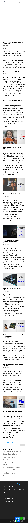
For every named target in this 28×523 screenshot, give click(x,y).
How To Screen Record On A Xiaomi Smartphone (13, 42)
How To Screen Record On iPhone (12, 72)
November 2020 (9, 502)
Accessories (21, 486)
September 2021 (10, 489)
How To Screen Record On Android (12, 100)
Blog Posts (20, 489)
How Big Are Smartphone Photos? (12, 411)
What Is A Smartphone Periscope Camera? (12, 288)
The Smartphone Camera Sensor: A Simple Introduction (13, 335)
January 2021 (8, 496)
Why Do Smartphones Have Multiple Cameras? (13, 365)
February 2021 (9, 492)
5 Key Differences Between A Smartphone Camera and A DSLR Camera (12, 242)
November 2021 (9, 486)
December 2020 (9, 499)
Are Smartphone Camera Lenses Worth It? (12, 147)
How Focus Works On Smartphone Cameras (12, 194)
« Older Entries (8, 442)
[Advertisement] (14, 23)
